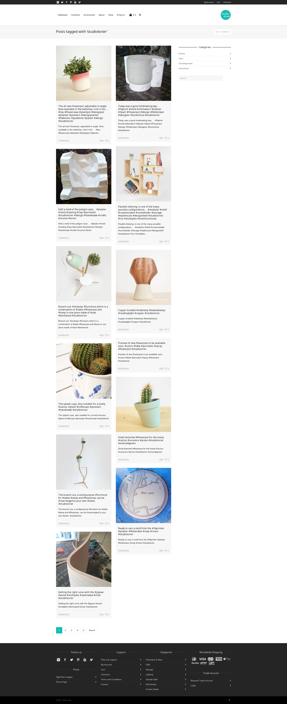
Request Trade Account (202, 680)
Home (217, 32)
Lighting (149, 674)
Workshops (151, 684)
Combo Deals (152, 689)
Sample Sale (152, 679)
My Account (209, 2)
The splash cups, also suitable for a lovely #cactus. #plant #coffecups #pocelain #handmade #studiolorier (81, 406)
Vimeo (79, 2)
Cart (218, 2)
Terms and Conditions (111, 679)
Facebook (66, 2)
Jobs (181, 58)
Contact (104, 684)
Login (193, 685)
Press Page (61, 682)
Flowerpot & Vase (154, 659)
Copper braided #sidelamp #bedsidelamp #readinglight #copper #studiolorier (141, 312)
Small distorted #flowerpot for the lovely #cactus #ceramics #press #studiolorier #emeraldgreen (141, 440)
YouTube (75, 2)
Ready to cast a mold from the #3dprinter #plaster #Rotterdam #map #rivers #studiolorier (141, 531)
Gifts (148, 664)
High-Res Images (64, 677)
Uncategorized (185, 63)
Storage (149, 669)
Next (91, 630)
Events (182, 53)
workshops (184, 68)
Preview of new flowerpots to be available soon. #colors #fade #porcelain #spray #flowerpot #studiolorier (141, 346)
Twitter (62, 2)
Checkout (227, 2)
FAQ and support (109, 659)
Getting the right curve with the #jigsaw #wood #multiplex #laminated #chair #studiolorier (81, 595)
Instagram (58, 2)
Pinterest (71, 2)
